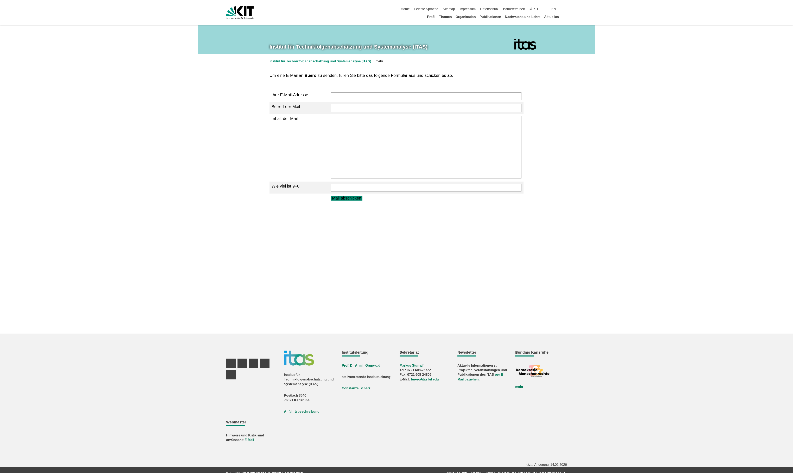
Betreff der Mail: (286, 106)
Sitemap (449, 9)
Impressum (467, 9)
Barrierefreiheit (514, 9)
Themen (445, 17)
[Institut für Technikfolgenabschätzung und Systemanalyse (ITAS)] (525, 44)
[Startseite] (565, 17)
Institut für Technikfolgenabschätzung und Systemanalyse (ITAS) (320, 61)
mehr (519, 387)
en (553, 9)
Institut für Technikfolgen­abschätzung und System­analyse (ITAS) (348, 47)
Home (405, 9)
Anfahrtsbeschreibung (301, 411)
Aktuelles (551, 17)
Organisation (466, 17)
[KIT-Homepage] (240, 12)
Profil (431, 17)
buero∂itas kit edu (425, 379)
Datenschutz (489, 9)
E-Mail (249, 440)
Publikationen (490, 17)
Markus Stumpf (411, 365)
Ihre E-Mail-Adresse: (290, 95)
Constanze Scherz (356, 388)
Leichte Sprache (426, 9)
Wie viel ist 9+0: (286, 186)
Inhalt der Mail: (285, 118)
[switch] (565, 9)
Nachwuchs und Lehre (522, 17)
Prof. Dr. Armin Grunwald (361, 365)
